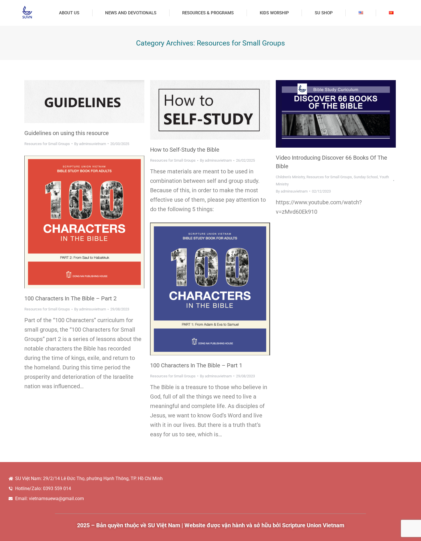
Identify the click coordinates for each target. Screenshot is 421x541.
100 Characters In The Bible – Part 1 (196, 365)
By (90, 144)
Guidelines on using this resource (66, 133)
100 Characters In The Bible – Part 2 (70, 298)
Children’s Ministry (290, 177)
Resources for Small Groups (47, 144)
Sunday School (366, 177)
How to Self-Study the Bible (184, 149)
